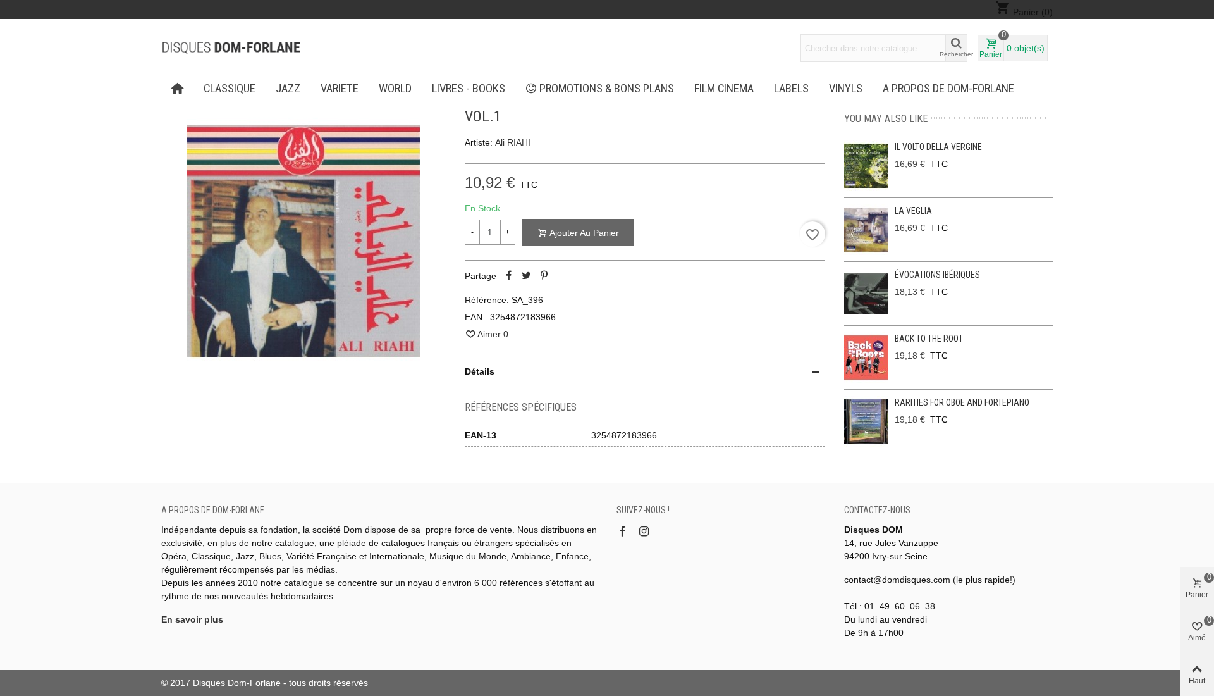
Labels (791, 89)
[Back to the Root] (866, 357)
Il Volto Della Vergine (938, 147)
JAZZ (288, 89)
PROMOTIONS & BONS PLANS (606, 89)
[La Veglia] (866, 229)
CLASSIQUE (229, 89)
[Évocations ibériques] (866, 293)
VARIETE (340, 89)
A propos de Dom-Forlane (948, 89)
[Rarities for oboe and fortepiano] (866, 421)
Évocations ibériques (937, 275)
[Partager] (509, 276)
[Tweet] (527, 276)
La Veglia (913, 211)
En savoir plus (192, 619)
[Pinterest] (544, 276)
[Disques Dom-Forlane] (230, 48)
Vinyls (845, 89)
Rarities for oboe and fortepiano (962, 402)
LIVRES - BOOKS (468, 89)
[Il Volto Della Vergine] (866, 165)
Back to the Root (929, 338)
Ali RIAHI (512, 142)
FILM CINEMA (724, 89)
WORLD (395, 89)
